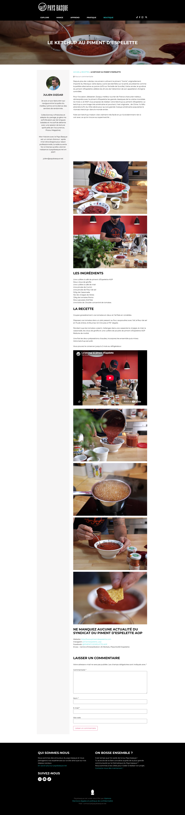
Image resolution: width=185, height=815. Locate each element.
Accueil (76, 72)
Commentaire (79, 670)
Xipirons (107, 798)
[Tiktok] (49, 779)
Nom (76, 698)
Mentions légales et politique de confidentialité (92, 801)
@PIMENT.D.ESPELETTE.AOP (94, 644)
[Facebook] (44, 779)
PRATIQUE (91, 18)
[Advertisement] (111, 7)
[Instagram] (40, 779)
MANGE (59, 18)
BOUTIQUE (108, 18)
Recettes (85, 72)
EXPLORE (44, 18)
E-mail (76, 708)
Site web (77, 718)
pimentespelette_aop (92, 642)
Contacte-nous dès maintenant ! (109, 768)
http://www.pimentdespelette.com (96, 639)
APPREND (75, 18)
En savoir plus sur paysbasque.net (52, 766)
